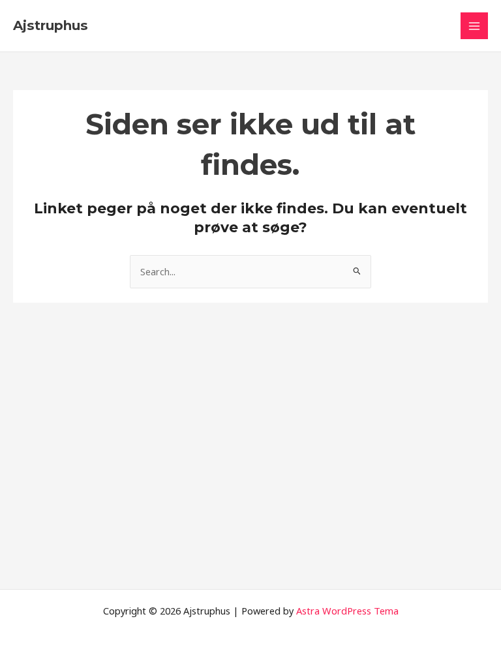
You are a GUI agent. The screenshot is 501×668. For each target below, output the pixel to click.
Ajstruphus (50, 25)
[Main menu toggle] (474, 26)
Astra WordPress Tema (347, 610)
